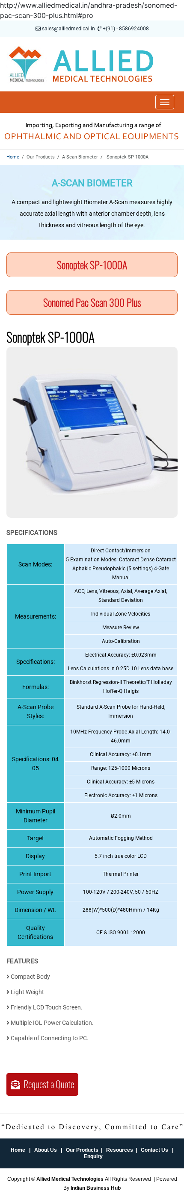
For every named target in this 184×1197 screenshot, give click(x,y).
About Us (45, 1150)
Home (12, 157)
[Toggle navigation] (164, 102)
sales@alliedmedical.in (68, 29)
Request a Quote (47, 1084)
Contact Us (154, 1150)
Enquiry (93, 1156)
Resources (119, 1150)
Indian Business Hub (96, 1188)
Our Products (82, 1150)
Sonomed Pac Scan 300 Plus (92, 302)
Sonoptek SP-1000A (92, 265)
